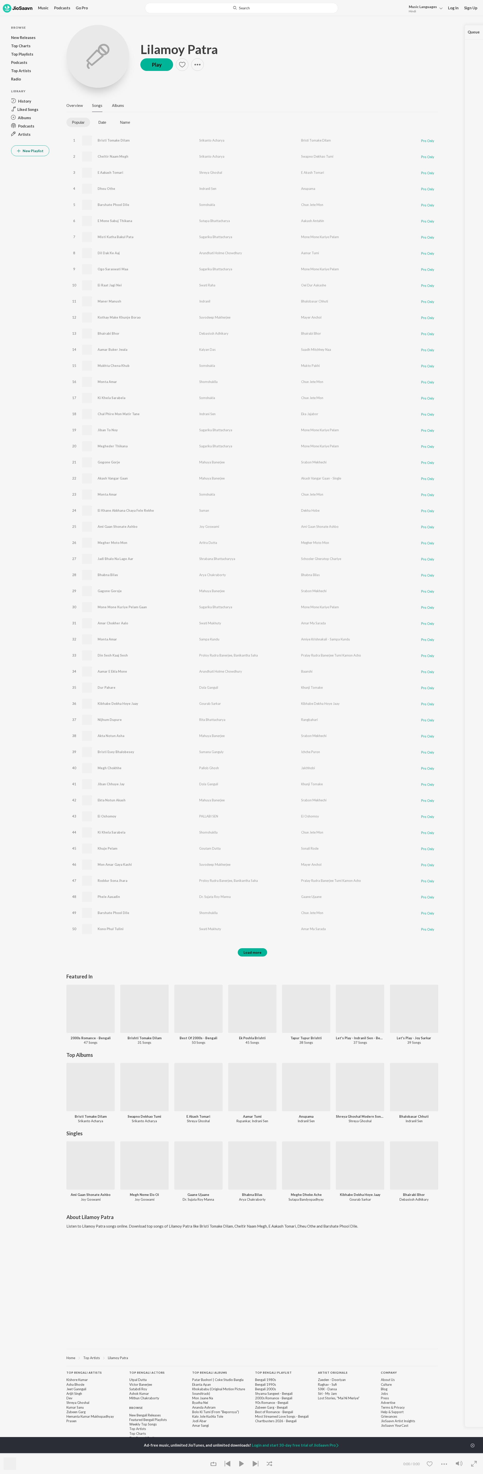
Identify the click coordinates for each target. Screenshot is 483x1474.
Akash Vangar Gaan (113, 478)
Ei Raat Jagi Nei (110, 285)
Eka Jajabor (309, 414)
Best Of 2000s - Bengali (198, 1038)
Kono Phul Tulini (111, 929)
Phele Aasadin (109, 897)
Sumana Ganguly (211, 752)
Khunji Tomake (312, 687)
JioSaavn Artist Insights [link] (398, 1421)
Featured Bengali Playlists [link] (148, 1420)
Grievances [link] (389, 1416)
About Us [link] (388, 1380)
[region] (252, 1357)
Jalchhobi (308, 768)
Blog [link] (384, 1389)
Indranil (204, 301)
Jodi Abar (199, 1421)
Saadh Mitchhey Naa (316, 350)
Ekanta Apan (201, 1384)
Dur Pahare (106, 687)
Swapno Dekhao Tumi (317, 156)
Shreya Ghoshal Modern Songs (360, 1116)
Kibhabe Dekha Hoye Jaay (118, 704)
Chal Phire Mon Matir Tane (119, 414)
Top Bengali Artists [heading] (84, 1372)
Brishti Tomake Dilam (145, 1038)
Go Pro (82, 8)
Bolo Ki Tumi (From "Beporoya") (215, 1412)
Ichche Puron (310, 752)
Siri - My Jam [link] (327, 1394)
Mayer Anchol (311, 317)
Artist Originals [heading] (333, 1372)
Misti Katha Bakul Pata (115, 237)
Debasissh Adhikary (213, 333)
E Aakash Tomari (110, 172)
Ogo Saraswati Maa (113, 269)
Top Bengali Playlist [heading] (273, 1372)
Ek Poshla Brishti (252, 1038)
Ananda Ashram (204, 1407)
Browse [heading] (136, 1407)
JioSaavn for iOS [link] (103, 1454)
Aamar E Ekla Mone (112, 671)
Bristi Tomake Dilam (114, 140)
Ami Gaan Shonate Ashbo (117, 527)
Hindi (412, 11)
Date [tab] (102, 122)
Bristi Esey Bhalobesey (116, 752)
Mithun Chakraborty (144, 1398)
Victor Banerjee (140, 1384)
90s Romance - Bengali (271, 1403)
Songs (97, 105)
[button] (424, 8)
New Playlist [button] (33, 151)
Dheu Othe (106, 189)
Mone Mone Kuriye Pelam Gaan (122, 607)
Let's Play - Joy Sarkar (414, 1038)
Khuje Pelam (107, 848)
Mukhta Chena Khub (114, 366)
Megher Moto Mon (112, 543)
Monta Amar (107, 382)
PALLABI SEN (208, 816)
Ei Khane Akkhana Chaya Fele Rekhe (126, 510)
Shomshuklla (208, 382)
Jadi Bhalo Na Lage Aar (115, 559)
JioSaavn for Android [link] (136, 1454)
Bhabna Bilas (108, 575)
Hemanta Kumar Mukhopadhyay (90, 1416)
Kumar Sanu (75, 1407)
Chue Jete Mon (312, 205)
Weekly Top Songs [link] (143, 1424)
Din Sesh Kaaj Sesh (113, 655)
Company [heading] (389, 1372)
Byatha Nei (200, 1403)
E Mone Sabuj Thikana (115, 221)
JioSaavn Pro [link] (76, 1454)
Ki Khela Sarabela (111, 398)
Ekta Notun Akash (112, 800)
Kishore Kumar (77, 1380)
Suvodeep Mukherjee (214, 317)
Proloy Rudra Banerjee (215, 655)
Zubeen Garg (76, 1412)
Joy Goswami (209, 527)
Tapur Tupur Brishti (306, 1038)
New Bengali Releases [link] (145, 1415)
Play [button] (157, 65)
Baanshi (306, 671)
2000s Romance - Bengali (91, 1038)
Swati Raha (207, 285)
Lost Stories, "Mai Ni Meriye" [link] (338, 1398)
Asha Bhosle (75, 1384)
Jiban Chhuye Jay (111, 784)
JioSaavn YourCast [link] (394, 1425)
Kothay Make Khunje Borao (119, 317)
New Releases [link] (167, 1454)
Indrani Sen (207, 414)
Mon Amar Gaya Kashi (115, 864)
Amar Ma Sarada (313, 623)
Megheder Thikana (113, 446)
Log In (453, 8)
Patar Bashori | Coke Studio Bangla (218, 1380)
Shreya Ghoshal (210, 172)
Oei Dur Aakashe (313, 285)
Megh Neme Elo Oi (144, 1195)
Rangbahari (309, 720)
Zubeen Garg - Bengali (271, 1407)
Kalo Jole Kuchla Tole (207, 1416)
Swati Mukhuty (210, 623)
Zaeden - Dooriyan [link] (332, 1380)
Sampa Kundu (209, 639)
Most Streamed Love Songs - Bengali (282, 1416)
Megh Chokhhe (110, 768)
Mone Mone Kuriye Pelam (320, 237)
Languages (423, 7)
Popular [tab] (78, 122)
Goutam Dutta (210, 848)
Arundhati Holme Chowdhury (220, 253)
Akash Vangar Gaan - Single (321, 478)
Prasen (71, 1421)
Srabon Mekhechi (314, 462)
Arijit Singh (74, 1394)
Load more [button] (252, 952)
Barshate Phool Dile (113, 205)
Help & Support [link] (392, 1412)
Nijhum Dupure (110, 720)
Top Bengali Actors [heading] (147, 1372)
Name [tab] (125, 122)
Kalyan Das (207, 350)
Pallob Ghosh (209, 768)
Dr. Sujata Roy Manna (215, 897)
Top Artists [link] (137, 1429)
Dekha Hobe (310, 510)
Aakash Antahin (312, 221)
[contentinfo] (252, 1408)
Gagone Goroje (110, 591)
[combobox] (241, 8)
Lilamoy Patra (179, 49)
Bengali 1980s (265, 1380)
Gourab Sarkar (210, 704)
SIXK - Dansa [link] (327, 1389)
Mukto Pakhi (310, 366)
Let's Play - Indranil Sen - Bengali (360, 1038)
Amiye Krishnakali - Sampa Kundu (325, 639)
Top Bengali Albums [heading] (209, 1372)
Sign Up (470, 8)
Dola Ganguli (208, 687)
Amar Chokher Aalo (113, 623)
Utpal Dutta (138, 1380)
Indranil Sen (207, 189)
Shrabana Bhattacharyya (217, 559)
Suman (204, 510)
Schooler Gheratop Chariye (321, 559)
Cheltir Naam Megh (113, 156)
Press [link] (385, 1398)
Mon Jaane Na (202, 1398)
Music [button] (43, 8)
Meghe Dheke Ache (306, 1195)
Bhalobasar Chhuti (314, 301)
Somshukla (207, 205)
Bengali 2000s (265, 1389)
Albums (118, 105)
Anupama (308, 189)
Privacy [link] (399, 1407)
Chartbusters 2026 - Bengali (276, 1421)
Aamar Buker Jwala (112, 350)
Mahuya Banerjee (212, 462)
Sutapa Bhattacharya (214, 221)
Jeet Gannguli (76, 1389)
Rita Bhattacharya (212, 720)
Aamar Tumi (310, 253)
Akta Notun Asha (111, 736)
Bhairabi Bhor (108, 333)
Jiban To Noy (108, 430)
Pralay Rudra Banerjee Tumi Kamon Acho (331, 655)
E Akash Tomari (312, 172)
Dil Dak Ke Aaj (109, 253)
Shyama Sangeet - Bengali (274, 1394)
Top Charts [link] (137, 1434)
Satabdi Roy (138, 1389)
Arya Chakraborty (212, 575)
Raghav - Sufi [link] (327, 1384)
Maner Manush (109, 301)
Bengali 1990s (265, 1384)
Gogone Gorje (109, 462)
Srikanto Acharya (211, 140)
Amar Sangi (200, 1425)
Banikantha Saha (246, 655)
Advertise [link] (388, 1403)
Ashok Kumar (139, 1394)
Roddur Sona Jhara (112, 881)
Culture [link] (386, 1384)
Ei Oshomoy (107, 816)
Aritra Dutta (208, 543)
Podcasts (62, 8)
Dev (69, 1398)
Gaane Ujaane (311, 897)
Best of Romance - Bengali (274, 1412)
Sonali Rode (309, 848)
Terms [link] (385, 1407)
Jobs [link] (384, 1394)
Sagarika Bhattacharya (215, 237)
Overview (74, 105)
